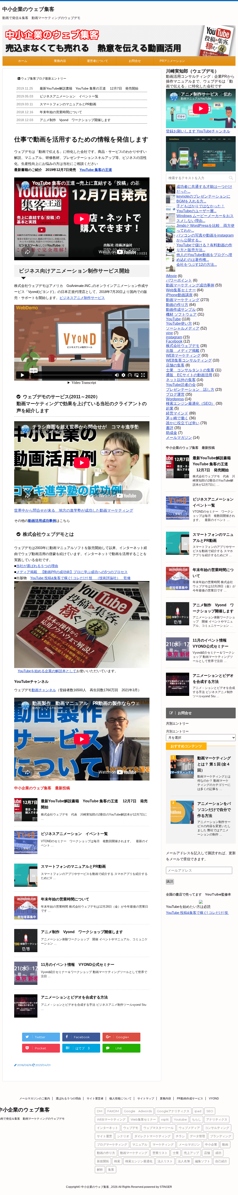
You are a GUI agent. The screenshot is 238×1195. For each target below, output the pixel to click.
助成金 (171, 433)
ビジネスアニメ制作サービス (82, 298)
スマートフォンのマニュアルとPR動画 (68, 104)
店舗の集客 (175, 365)
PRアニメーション (172, 61)
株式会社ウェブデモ (182, 346)
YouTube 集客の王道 (95, 170)
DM (99, 1111)
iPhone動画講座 (179, 295)
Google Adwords (138, 1111)
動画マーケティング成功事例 (190, 285)
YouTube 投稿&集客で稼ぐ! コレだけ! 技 (197, 913)
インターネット (107, 1128)
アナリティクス (216, 1119)
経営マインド (177, 413)
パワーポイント (179, 280)
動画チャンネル (44, 690)
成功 (218, 1153)
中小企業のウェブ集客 (28, 9)
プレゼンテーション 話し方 (190, 390)
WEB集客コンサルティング (189, 360)
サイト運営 (104, 1136)
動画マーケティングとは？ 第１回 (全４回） (214, 764)
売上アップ (191, 1153)
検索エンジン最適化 (138, 1161)
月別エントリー (177, 731)
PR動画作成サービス (190, 1098)
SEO (209, 1111)
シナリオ (123, 1136)
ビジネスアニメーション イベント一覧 (69, 96)
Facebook (174, 341)
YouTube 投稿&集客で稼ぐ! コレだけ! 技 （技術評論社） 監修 (80, 578)
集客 (111, 1169)
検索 (117, 1161)
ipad (198, 1111)
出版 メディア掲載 (182, 351)
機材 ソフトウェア (181, 314)
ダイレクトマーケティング (152, 1136)
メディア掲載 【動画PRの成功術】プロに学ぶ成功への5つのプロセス (72, 572)
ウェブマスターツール (158, 1128)
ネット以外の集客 (181, 380)
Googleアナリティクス (173, 1111)
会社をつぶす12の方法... (196, 265)
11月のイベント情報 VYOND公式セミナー (77, 965)
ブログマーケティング (112, 1144)
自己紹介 (221, 1161)
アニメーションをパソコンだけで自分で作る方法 (214, 810)
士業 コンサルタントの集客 (190, 370)
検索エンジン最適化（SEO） (190, 403)
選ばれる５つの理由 (68, 1098)
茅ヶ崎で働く (177, 418)
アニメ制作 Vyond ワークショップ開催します (75, 120)
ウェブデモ (130, 1128)
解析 (100, 1169)
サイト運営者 (95, 1098)
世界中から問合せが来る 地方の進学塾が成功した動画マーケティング (73, 510)
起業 (169, 408)
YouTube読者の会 (181, 385)
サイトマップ (145, 1098)
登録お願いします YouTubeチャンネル (198, 131)
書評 (169, 428)
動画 (225, 1144)
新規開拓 (103, 1161)
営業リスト (160, 1153)
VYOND (214, 1098)
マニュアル (139, 1144)
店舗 (207, 1153)
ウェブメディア (189, 1128)
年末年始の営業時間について (61, 112)
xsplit (165, 1119)
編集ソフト (202, 1161)
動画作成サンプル (181, 310)
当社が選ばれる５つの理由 (37, 566)
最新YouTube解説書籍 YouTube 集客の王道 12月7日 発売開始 (89, 88)
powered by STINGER (158, 1187)
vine (169, 333)
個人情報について (120, 1098)
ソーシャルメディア (182, 328)
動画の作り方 (177, 305)
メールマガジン (179, 438)
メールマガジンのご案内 (34, 1098)
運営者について (97, 61)
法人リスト (165, 1161)
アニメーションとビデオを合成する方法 (74, 997)
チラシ (180, 1136)
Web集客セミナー (181, 290)
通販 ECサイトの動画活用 (189, 375)
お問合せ (135, 61)
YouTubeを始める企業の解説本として (47, 671)
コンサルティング (217, 1128)
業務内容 (60, 61)
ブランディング (220, 1136)
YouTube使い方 (179, 323)
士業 (176, 1153)
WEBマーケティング (183, 355)
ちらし (196, 1119)
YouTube (173, 319)
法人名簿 (184, 1161)
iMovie (171, 276)
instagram (174, 337)
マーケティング (163, 1144)
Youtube (180, 1119)
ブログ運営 (175, 394)
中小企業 (211, 1144)
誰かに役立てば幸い (182, 423)
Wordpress (175, 399)
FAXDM (113, 1111)
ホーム (22, 61)
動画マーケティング (182, 300)
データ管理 (197, 1136)
